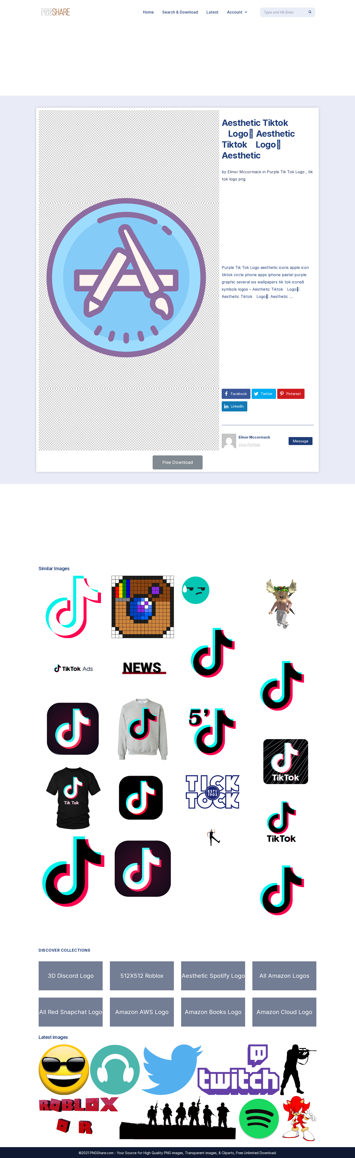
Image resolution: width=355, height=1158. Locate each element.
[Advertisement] (145, 60)
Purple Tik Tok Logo (286, 171)
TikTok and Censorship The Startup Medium (87, 901)
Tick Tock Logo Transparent (214, 808)
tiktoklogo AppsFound (214, 688)
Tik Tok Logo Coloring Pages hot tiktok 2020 (301, 721)
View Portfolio (249, 445)
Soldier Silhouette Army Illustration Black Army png (177, 1136)
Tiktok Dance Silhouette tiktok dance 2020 (230, 844)
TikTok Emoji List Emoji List (215, 599)
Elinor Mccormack (245, 171)
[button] (178, 462)
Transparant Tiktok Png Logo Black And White (92, 686)
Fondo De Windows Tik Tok (216, 757)
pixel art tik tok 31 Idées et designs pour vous (165, 633)
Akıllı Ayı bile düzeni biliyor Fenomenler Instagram (300, 837)
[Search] (310, 12)
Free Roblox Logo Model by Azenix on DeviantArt (91, 1136)
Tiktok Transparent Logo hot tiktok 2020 (156, 685)
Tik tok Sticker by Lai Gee (147, 824)
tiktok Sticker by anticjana (73, 754)
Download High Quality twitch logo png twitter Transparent (206, 1090)
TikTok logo (126, 894)
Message (300, 441)
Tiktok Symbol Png (272, 788)
